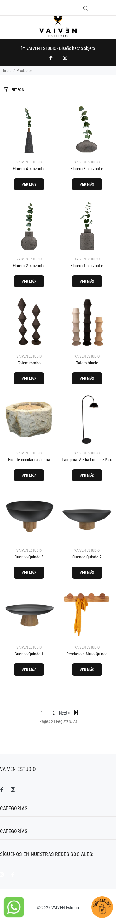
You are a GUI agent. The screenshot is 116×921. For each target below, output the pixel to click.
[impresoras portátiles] (51, 58)
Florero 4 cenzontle (29, 168)
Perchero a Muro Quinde (87, 653)
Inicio (7, 70)
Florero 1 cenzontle (87, 265)
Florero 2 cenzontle (29, 265)
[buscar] (85, 8)
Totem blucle (87, 362)
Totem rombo (29, 362)
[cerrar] (67, 8)
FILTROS (17, 89)
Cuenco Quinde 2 (86, 556)
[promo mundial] (64, 58)
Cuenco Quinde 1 (29, 653)
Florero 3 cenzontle (87, 168)
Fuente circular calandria (29, 459)
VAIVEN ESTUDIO (29, 162)
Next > (65, 712)
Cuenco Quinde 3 (29, 556)
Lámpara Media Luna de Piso (87, 459)
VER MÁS (29, 184)
